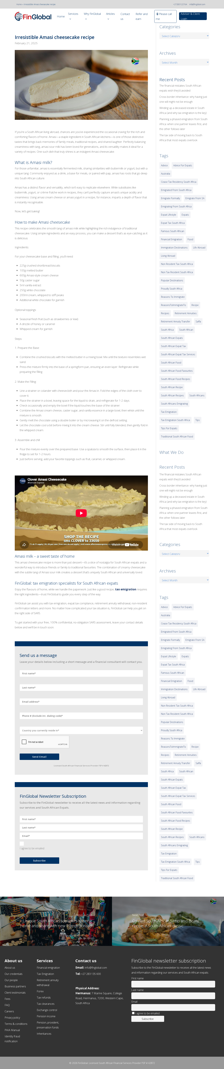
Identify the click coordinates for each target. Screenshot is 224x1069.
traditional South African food (177, 436)
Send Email (39, 756)
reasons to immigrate (173, 296)
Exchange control (47, 1010)
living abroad (168, 255)
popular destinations (172, 280)
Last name (137, 990)
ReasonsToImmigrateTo (173, 305)
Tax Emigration (45, 974)
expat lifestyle (168, 214)
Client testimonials (15, 992)
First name (137, 978)
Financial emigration (48, 967)
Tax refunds (44, 997)
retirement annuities (186, 313)
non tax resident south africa (177, 272)
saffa (198, 321)
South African (186, 329)
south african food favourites (177, 370)
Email (134, 1001)
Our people (11, 980)
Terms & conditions (16, 1024)
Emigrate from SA (194, 198)
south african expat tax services (178, 354)
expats (185, 214)
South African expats (172, 337)
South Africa (167, 329)
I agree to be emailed (32, 848)
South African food (171, 362)
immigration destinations (174, 247)
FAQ (7, 1005)
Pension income (46, 1016)
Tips (197, 420)
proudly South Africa (171, 288)
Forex (40, 991)
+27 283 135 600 (91, 974)
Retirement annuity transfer (175, 321)
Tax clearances (45, 1004)
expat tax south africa (173, 222)
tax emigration (125, 589)
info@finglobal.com (197, 4)
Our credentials (13, 974)
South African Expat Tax (173, 346)
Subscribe (39, 860)
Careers (9, 1011)
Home (19, 4)
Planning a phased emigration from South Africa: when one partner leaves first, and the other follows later (183, 124)
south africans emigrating (174, 403)
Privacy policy (12, 1017)
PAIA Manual (12, 1030)
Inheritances (44, 1033)
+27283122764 (180, 4)
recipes (165, 313)
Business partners (15, 986)
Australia (165, 173)
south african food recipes (175, 379)
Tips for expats (169, 428)
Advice (164, 165)
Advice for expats (182, 165)
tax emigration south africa (175, 420)
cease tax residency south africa (178, 181)
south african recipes (172, 395)
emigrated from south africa (176, 190)
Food (190, 239)
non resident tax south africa (177, 264)
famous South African (172, 231)
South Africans (196, 395)
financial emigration (171, 239)
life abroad (199, 247)
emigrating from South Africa (176, 206)
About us (10, 967)
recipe (195, 305)
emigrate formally (170, 198)
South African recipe (172, 387)
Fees (7, 999)
